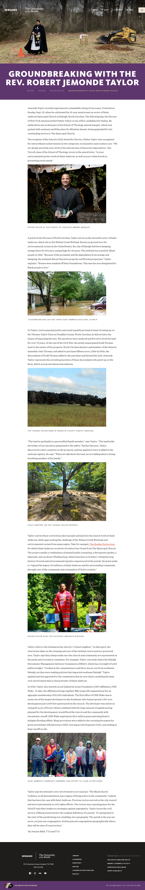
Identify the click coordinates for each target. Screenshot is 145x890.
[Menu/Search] (142, 10)
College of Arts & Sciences (26, 885)
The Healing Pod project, (102, 544)
